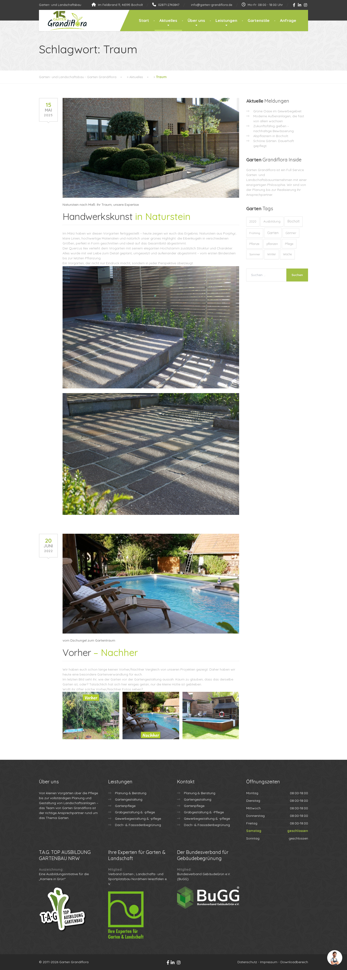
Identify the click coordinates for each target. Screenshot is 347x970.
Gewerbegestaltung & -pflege (138, 818)
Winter (271, 254)
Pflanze (254, 244)
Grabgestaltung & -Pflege (204, 812)
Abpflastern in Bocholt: (271, 136)
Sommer (254, 254)
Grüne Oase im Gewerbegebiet (277, 111)
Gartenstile (259, 20)
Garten (273, 233)
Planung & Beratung (130, 793)
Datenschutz (247, 962)
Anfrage (288, 20)
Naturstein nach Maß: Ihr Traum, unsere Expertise (101, 204)
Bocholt (294, 221)
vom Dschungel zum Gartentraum (89, 640)
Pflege (289, 244)
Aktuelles (168, 20)
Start (144, 20)
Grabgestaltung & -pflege (135, 812)
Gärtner (291, 233)
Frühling (254, 233)
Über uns (196, 20)
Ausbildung (271, 221)
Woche (287, 254)
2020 (252, 221)
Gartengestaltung (128, 799)
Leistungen (226, 20)
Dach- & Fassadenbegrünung (138, 825)
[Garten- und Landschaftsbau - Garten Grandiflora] (63, 21)
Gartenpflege (125, 806)
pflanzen (272, 244)
